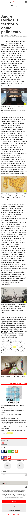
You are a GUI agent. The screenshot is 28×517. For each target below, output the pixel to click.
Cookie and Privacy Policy (13, 514)
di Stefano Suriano (8, 35)
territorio (3, 38)
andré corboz (3, 36)
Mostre (14, 6)
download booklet (4, 443)
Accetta (14, 501)
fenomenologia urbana (11, 36)
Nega (14, 506)
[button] (25, 487)
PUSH (7, 465)
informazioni (10, 433)
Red (20, 383)
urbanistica (7, 38)
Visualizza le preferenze (14, 510)
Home (25, 383)
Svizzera (24, 36)
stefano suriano (19, 36)
